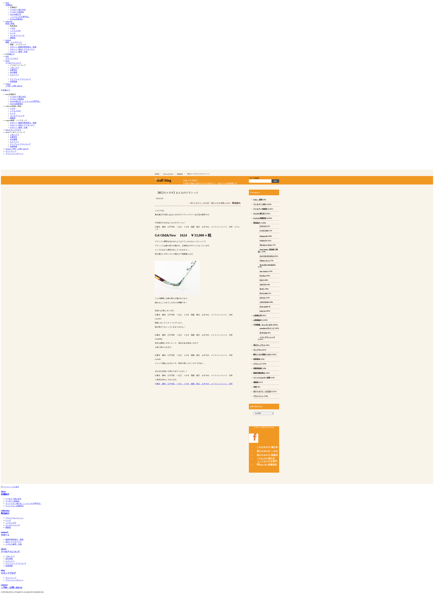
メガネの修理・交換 (13, 544)
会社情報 (9, 559)
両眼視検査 (257, 368)
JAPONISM (264, 302)
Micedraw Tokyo (266, 245)
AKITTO (263, 284)
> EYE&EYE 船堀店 (267, 455)
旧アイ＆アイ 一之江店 (199, 203)
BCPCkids (263, 333)
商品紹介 (236, 203)
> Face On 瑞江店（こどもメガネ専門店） (267, 461)
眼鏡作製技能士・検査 (14, 539)
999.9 (262, 280)
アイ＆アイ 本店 (259, 204)
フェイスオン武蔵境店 (14, 506)
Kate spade (264, 306)
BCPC (262, 289)
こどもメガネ (15, 31)
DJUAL (262, 298)
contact (17, 149)
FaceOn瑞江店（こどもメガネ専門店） (25, 101)
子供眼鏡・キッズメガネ (262, 325)
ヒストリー (14, 75)
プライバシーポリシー (14, 580)
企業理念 (13, 70)
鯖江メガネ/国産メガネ (220, 203)
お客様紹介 (257, 320)
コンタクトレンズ (17, 35)
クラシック (257, 364)
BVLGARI (264, 293)
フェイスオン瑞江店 (23, 503)
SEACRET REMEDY (268, 265)
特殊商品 (256, 359)
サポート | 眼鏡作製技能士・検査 (23, 47)
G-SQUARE (264, 231)
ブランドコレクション (14, 518)
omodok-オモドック (267, 328)
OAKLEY (263, 240)
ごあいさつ (14, 68)
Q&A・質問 (258, 200)
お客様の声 (257, 315)
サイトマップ (10, 578)
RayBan (263, 276)
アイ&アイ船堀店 (17, 12)
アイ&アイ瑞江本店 (18, 10)
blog (13, 130)
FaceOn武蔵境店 (16, 19)
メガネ (12, 28)
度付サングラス (259, 345)
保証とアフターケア (13, 542)
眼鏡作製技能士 (259, 373)
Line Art (263, 311)
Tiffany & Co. (265, 260)
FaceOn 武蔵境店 (259, 218)
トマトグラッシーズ (267, 337)
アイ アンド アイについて (20, 79)
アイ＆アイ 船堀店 (260, 209)
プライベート (258, 396)
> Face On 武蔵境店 (267, 464)
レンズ (12, 33)
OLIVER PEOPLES (267, 256)
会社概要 (13, 72)
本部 (255, 387)
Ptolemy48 (264, 236)
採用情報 (13, 81)
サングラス (257, 350)
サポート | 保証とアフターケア (22, 49)
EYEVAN (263, 226)
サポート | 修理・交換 (18, 52)
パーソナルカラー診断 (261, 378)
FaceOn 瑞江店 (259, 213)
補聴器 (12, 38)
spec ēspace (264, 271)
